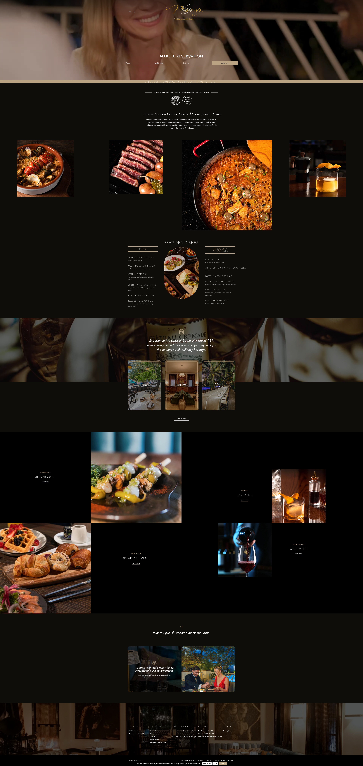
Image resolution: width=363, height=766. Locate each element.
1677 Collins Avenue (135, 731)
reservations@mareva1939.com (212, 737)
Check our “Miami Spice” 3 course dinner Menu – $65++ (181, 81)
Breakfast (153, 731)
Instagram (228, 731)
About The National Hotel (158, 742)
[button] (181, 419)
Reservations (154, 734)
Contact (152, 737)
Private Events (154, 739)
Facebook (223, 731)
